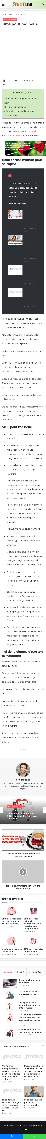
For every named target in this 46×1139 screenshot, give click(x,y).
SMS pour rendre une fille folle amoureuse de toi (29, 246)
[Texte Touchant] (22, 4)
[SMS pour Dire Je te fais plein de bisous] (15, 292)
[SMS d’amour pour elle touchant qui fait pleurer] (10, 1033)
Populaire (7, 972)
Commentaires (36, 972)
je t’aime (17, 135)
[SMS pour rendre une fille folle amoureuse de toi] (15, 240)
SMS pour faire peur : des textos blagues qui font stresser (12, 921)
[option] (23, 810)
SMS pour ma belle (14, 107)
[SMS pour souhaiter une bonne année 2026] (15, 214)
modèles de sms (19, 14)
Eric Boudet (10, 81)
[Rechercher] (43, 5)
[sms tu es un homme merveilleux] (12, 941)
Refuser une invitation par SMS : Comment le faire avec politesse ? (22, 816)
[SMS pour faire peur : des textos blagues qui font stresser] (12, 910)
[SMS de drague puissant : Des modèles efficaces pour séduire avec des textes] (10, 1018)
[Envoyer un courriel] (16, 81)
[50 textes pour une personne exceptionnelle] (34, 1091)
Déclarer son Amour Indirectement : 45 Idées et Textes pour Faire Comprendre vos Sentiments (34, 1071)
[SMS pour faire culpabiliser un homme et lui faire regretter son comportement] (34, 910)
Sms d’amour (36, 131)
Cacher (29, 92)
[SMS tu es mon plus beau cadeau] (34, 941)
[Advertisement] (23, 54)
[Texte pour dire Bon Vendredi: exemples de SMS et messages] (10, 1006)
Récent (20, 972)
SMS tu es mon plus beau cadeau (33, 950)
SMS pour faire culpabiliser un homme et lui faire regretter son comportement (32, 924)
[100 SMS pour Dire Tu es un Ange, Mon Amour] (15, 270)
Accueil (7, 14)
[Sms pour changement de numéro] (10, 983)
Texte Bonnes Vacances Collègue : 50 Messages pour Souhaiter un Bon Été (11, 1105)
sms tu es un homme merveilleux (12, 950)
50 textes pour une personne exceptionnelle (33, 1102)
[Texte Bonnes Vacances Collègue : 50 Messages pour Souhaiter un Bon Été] (12, 1091)
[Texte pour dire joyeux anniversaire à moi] (10, 995)
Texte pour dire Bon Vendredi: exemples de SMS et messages (29, 1005)
